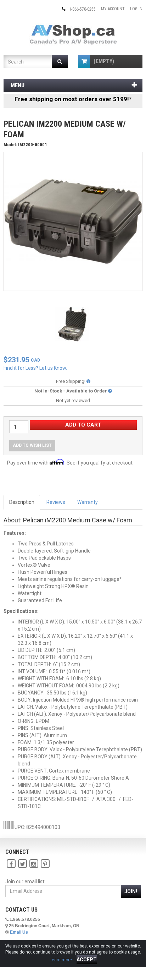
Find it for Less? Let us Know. (35, 368)
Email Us (19, 932)
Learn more (61, 959)
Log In (136, 8)
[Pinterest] (45, 863)
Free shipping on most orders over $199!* (73, 99)
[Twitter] (22, 863)
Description (21, 502)
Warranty (87, 502)
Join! (130, 891)
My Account (113, 8)
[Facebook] (11, 863)
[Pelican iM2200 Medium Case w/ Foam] (73, 221)
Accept (87, 959)
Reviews (55, 502)
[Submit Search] (60, 61)
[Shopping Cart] (84, 61)
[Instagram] (33, 863)
